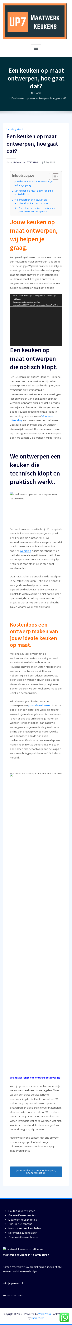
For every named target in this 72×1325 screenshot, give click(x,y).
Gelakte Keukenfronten (22, 1215)
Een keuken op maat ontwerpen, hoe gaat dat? (39, 98)
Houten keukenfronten (21, 1211)
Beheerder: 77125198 (22, 162)
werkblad (25, 551)
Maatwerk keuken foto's (22, 1219)
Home (38, 93)
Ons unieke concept (20, 1224)
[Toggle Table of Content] (53, 176)
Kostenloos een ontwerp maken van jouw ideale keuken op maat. (36, 210)
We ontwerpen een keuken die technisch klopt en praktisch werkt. (33, 201)
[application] (36, 320)
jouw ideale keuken (39, 705)
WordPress (44, 1314)
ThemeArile (37, 1318)
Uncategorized (15, 129)
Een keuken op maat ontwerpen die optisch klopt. (33, 192)
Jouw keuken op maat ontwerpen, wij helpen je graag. (34, 183)
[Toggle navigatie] (36, 48)
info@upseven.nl (13, 1283)
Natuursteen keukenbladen (24, 1228)
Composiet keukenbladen (23, 1237)
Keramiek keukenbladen (22, 1232)
